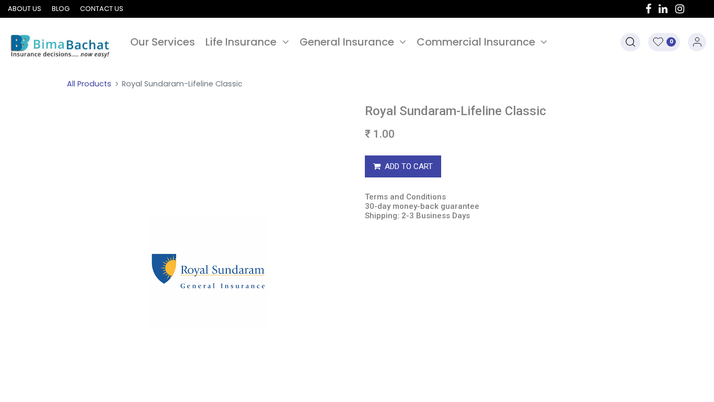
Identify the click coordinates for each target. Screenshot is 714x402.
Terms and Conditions (405, 197)
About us (24, 9)
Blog (61, 9)
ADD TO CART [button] (409, 166)
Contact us (101, 9)
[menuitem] (162, 42)
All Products (89, 84)
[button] (630, 42)
